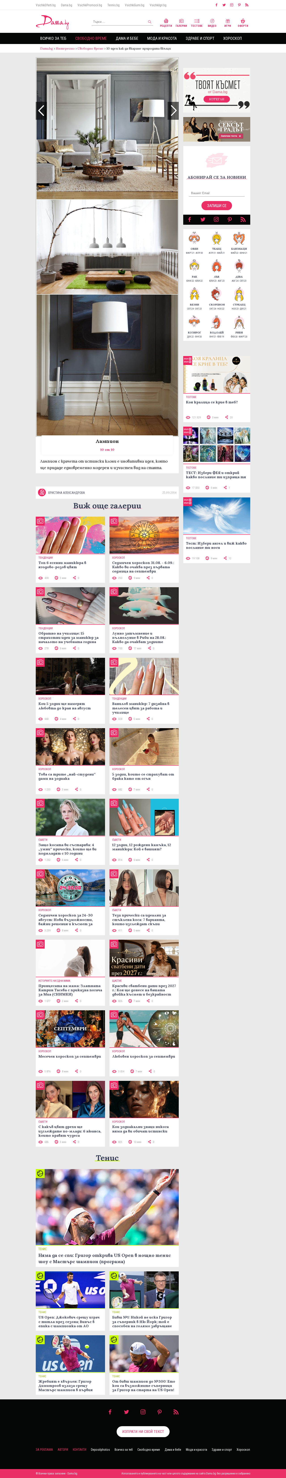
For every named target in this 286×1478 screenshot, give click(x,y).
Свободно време (91, 38)
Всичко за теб (53, 38)
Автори (63, 1449)
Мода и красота (162, 38)
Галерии (181, 25)
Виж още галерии (107, 506)
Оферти (243, 25)
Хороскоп (232, 38)
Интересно (65, 48)
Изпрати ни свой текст (143, 1431)
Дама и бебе (127, 38)
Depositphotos (100, 1449)
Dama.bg (66, 5)
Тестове (197, 25)
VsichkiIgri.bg (158, 5)
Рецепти (166, 25)
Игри (227, 25)
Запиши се (217, 205)
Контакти (79, 1449)
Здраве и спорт (200, 38)
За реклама (44, 1449)
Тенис (107, 1158)
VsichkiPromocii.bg (90, 5)
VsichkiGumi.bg (134, 5)
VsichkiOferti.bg (46, 5)
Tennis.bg (113, 5)
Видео (212, 25)
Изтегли (216, 99)
